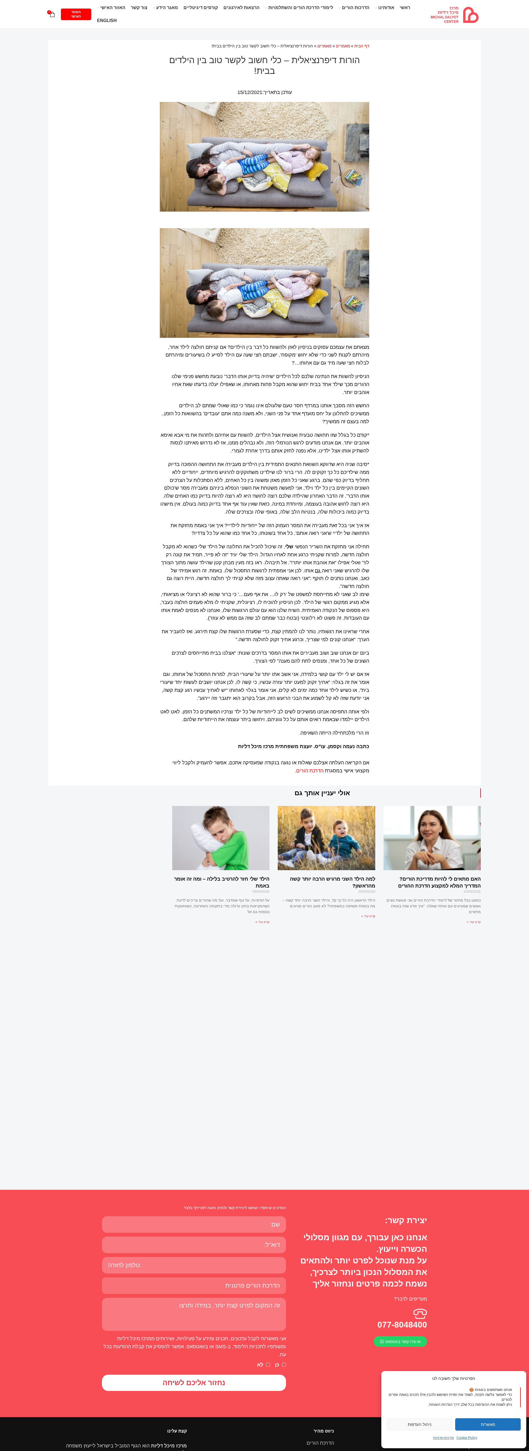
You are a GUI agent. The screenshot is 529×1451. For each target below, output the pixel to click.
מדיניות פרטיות (443, 1438)
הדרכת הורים (320, 1443)
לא (260, 1365)
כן (277, 1365)
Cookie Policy (467, 1438)
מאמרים (343, 46)
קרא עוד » (474, 922)
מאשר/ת (488, 1424)
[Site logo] (454, 14)
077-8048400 (402, 1324)
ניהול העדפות (419, 1424)
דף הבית (361, 46)
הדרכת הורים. (309, 770)
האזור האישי (76, 14)
